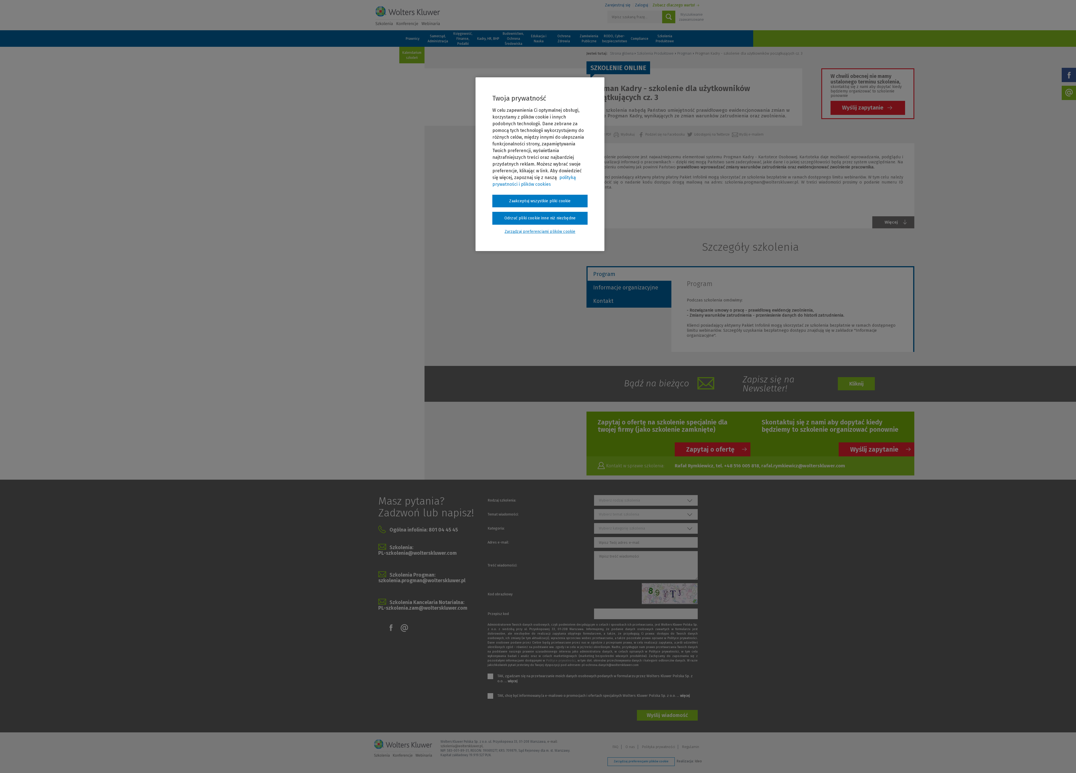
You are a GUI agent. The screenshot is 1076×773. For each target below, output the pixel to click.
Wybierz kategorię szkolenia (622, 528)
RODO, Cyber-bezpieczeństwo (614, 38)
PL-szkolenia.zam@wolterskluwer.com (422, 608)
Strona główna (622, 53)
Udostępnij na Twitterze (712, 134)
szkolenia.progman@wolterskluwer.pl (421, 580)
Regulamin (690, 747)
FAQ (615, 747)
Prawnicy (412, 39)
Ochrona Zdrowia (564, 38)
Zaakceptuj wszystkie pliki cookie (540, 201)
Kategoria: (496, 528)
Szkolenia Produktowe (665, 38)
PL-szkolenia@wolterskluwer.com (417, 553)
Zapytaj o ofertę (710, 449)
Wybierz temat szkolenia (619, 514)
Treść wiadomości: (502, 565)
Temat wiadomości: (503, 514)
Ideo (698, 761)
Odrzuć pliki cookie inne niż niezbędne (540, 218)
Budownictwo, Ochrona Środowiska (513, 39)
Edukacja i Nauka (538, 38)
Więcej (891, 222)
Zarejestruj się (617, 5)
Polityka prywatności (658, 747)
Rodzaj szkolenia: (502, 500)
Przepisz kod (498, 614)
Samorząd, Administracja (438, 38)
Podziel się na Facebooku (665, 134)
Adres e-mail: (498, 542)
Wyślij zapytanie (862, 107)
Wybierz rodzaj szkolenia (619, 500)
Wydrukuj (628, 134)
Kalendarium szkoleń (411, 55)
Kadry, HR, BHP (488, 39)
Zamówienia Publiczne (589, 38)
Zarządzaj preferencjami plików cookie (641, 761)
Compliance (639, 39)
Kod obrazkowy (500, 594)
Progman (684, 53)
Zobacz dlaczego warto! (674, 5)
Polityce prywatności (561, 660)
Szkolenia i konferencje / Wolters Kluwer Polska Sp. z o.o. (407, 16)
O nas (630, 747)
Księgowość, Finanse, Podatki (462, 39)
